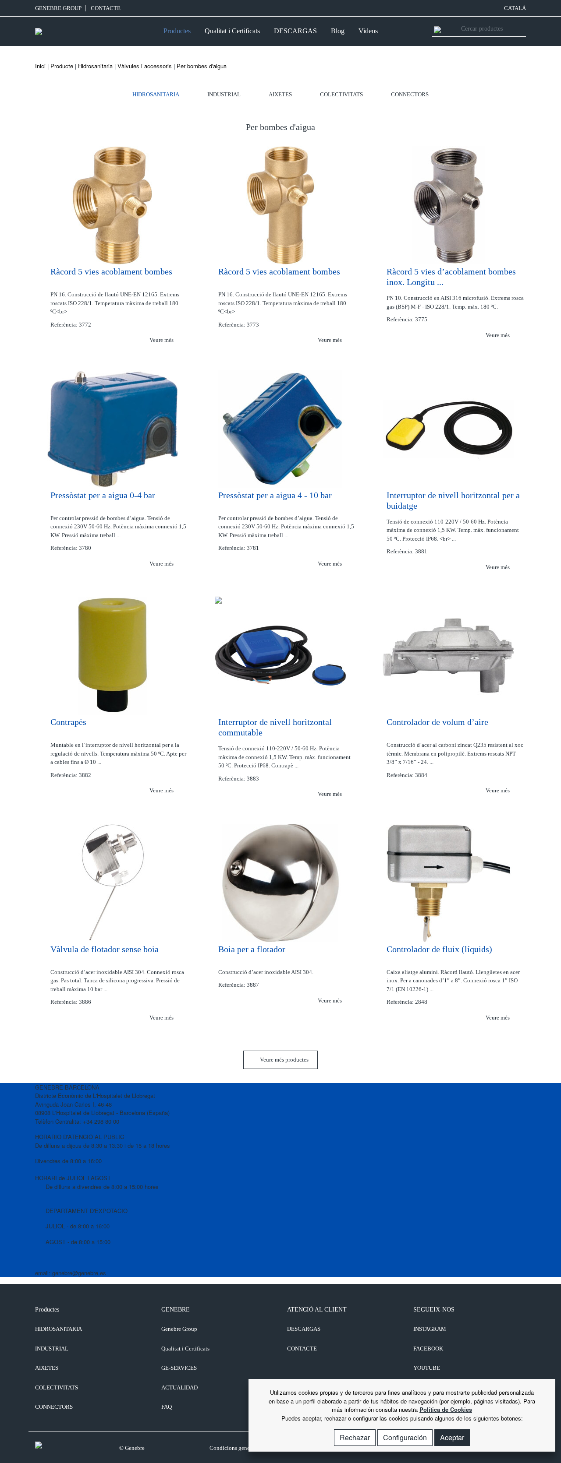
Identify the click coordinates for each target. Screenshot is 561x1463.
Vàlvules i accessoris (144, 66)
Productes (177, 31)
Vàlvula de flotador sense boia (104, 949)
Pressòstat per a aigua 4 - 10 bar (275, 495)
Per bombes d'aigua (202, 66)
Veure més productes (284, 1059)
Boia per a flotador (251, 949)
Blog (337, 31)
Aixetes (280, 94)
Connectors (410, 94)
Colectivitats (341, 94)
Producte (61, 66)
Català (515, 8)
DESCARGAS (295, 31)
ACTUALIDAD (179, 1387)
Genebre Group (58, 8)
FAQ (166, 1406)
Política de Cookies (445, 1409)
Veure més (162, 340)
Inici (40, 66)
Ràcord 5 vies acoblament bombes (111, 271)
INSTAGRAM (429, 1329)
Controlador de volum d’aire (437, 722)
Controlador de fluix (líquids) (439, 949)
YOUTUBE (426, 1368)
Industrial (224, 94)
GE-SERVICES (179, 1368)
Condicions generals (233, 1448)
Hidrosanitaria (95, 66)
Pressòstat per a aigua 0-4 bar (102, 495)
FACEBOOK (428, 1348)
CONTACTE (106, 8)
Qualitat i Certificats (232, 31)
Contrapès (68, 722)
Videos (368, 31)
